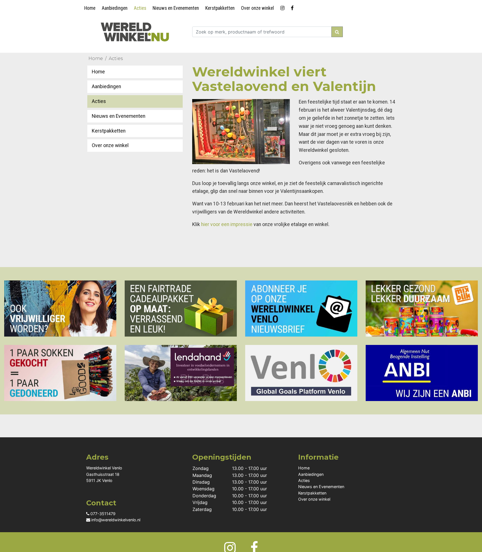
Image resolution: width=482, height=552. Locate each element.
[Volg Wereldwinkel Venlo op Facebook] (293, 7)
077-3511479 (102, 513)
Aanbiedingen (114, 8)
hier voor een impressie (226, 224)
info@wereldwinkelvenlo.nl (115, 519)
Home (89, 8)
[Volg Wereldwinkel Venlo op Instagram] (283, 7)
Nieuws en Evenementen (176, 8)
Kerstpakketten (220, 8)
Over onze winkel (257, 8)
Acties (140, 8)
